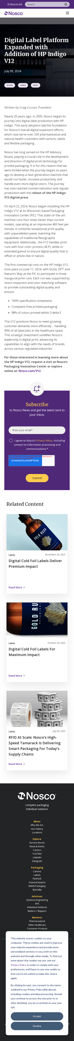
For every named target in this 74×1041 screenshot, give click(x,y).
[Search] (66, 4)
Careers (37, 850)
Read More (15, 587)
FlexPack (37, 878)
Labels (23, 85)
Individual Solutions (37, 907)
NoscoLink (16, 4)
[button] (67, 13)
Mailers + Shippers (37, 911)
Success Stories (37, 842)
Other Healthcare (37, 924)
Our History (37, 828)
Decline (37, 1025)
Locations (37, 832)
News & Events (37, 846)
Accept (37, 1016)
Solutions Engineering (37, 900)
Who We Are (37, 825)
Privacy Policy (18, 964)
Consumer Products (37, 928)
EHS (37, 903)
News (35, 85)
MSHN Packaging (37, 886)
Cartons (37, 871)
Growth (9, 85)
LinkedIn (37, 857)
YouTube (37, 853)
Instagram (37, 861)
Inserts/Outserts (37, 882)
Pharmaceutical (37, 921)
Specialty (37, 889)
